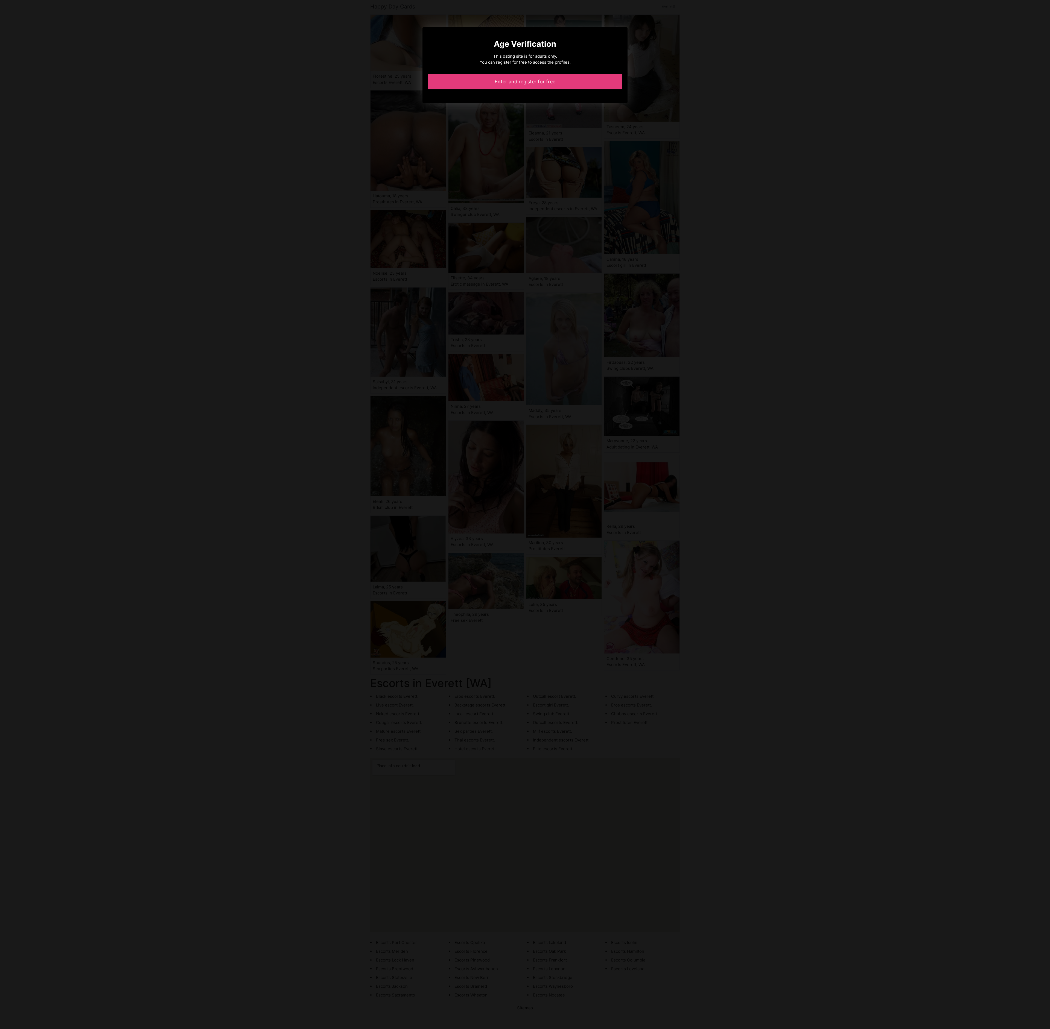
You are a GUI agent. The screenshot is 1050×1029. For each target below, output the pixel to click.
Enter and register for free (525, 81)
